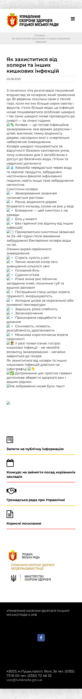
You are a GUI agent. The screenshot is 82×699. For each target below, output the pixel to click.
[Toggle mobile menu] (73, 18)
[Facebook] (41, 637)
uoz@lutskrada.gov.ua (24, 680)
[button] (41, 405)
